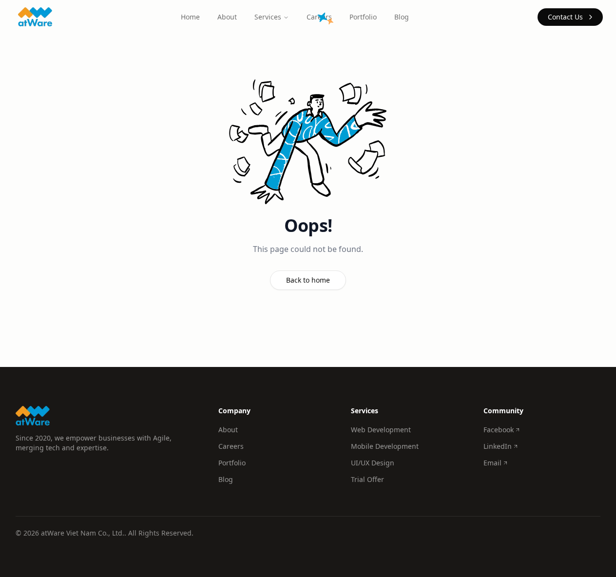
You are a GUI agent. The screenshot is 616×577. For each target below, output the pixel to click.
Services (267, 16)
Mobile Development (385, 446)
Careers (231, 446)
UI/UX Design (372, 462)
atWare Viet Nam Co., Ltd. (82, 533)
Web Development (381, 429)
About (227, 16)
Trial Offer (367, 479)
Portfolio (363, 16)
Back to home (308, 280)
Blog (401, 16)
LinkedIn (497, 446)
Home (190, 16)
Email (492, 462)
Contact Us (565, 16)
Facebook (498, 429)
